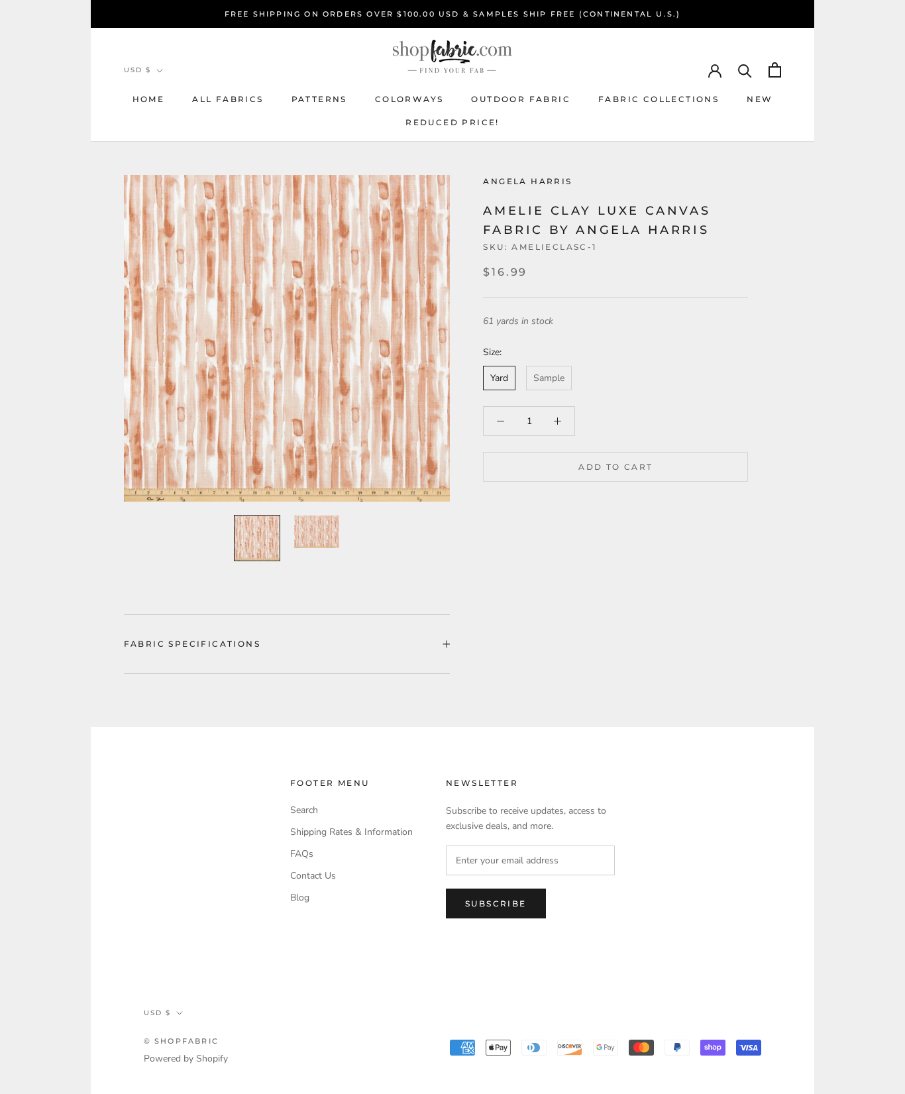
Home (149, 99)
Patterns (319, 99)
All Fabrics (227, 99)
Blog (299, 897)
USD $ (137, 70)
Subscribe (496, 903)
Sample (548, 378)
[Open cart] (775, 70)
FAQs (301, 854)
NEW (759, 99)
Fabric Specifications (192, 644)
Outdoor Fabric (520, 99)
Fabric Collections (658, 99)
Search (304, 810)
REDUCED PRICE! (452, 122)
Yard (499, 378)
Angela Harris (527, 181)
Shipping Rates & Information (351, 832)
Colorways (409, 99)
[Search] (745, 70)
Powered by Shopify (186, 1058)
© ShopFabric (181, 1041)
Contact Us (313, 875)
